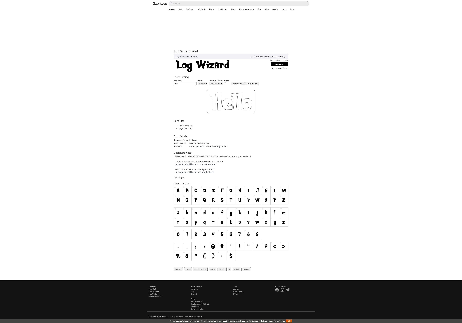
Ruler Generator (197, 309)
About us (194, 289)
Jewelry (275, 9)
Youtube (246, 269)
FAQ (192, 291)
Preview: (178, 80)
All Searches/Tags (155, 296)
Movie (236, 269)
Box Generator (196, 301)
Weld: (227, 80)
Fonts (292, 9)
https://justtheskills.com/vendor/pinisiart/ (208, 146)
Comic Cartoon (257, 56)
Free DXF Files (154, 291)
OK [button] (289, 321)
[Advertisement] (231, 31)
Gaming (282, 56)
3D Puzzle (201, 9)
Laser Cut (171, 9)
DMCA (235, 294)
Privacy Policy (238, 291)
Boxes (211, 9)
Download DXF (252, 83)
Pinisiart (194, 56)
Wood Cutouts (223, 9)
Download (279, 64)
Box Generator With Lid (200, 304)
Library (284, 9)
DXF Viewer (195, 306)
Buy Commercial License (279, 68)
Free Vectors (153, 294)
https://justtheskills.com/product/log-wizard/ (195, 164)
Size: (200, 80)
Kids (259, 9)
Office (267, 9)
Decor (233, 9)
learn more (281, 321)
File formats (190, 9)
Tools (180, 9)
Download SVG (238, 83)
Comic (266, 56)
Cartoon (274, 56)
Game (212, 269)
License (236, 289)
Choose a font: (216, 80)
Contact (194, 294)
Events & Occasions (246, 9)
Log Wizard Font (182, 56)
